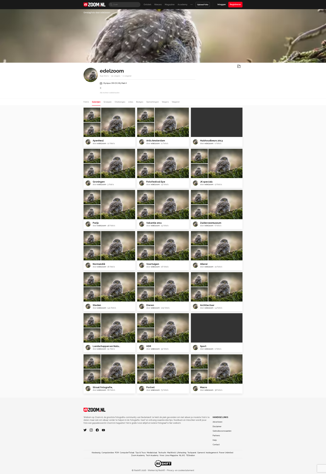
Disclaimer (217, 426)
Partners (216, 436)
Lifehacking (181, 453)
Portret (150, 387)
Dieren (150, 305)
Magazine (170, 4)
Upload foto (202, 5)
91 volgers (115, 76)
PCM (117, 453)
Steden (97, 305)
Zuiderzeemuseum (210, 223)
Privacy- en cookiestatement (180, 470)
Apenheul (98, 140)
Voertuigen (152, 264)
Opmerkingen (152, 102)
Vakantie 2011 (154, 223)
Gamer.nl (201, 453)
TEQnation (190, 455)
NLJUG (182, 455)
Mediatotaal (152, 453)
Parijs (96, 223)
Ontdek (147, 4)
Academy (182, 4)
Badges (139, 102)
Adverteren (217, 422)
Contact (216, 445)
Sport (203, 346)
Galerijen (96, 102)
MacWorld (171, 453)
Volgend (175, 102)
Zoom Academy (138, 455)
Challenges (120, 102)
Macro (203, 387)
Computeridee (107, 453)
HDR (148, 346)
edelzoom (101, 143)
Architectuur (207, 305)
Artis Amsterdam (155, 140)
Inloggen (222, 4)
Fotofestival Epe (155, 181)
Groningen (99, 181)
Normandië (99, 264)
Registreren (235, 4)
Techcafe (162, 453)
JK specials (206, 181)
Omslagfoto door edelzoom (97, 12)
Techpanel (191, 453)
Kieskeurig (96, 453)
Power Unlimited (226, 453)
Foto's (86, 102)
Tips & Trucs (140, 453)
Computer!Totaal (127, 453)
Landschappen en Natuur (107, 346)
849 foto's (104, 76)
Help (215, 440)
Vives (162, 455)
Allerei (204, 264)
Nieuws (158, 4)
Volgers (165, 102)
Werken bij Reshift (156, 470)
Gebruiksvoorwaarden (222, 431)
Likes (130, 102)
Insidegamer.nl (212, 453)
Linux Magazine (171, 455)
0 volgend (127, 76)
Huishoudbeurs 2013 (211, 140)
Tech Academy (152, 455)
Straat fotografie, (103, 387)
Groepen (108, 102)
